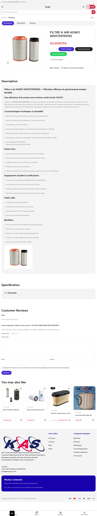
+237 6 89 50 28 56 (13, 2)
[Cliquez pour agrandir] (8, 63)
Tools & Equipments (81, 449)
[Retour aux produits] (92, 18)
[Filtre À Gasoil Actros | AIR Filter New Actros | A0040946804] (61, 397)
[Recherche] (94, 12)
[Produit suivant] (94, 18)
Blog (50, 445)
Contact (51, 442)
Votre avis (5, 337)
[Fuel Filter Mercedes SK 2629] (85, 398)
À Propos (51, 438)
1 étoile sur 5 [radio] (11, 333)
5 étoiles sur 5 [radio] (18, 333)
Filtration (11, 17)
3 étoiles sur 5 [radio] (15, 333)
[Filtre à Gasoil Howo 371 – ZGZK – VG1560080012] (37, 395)
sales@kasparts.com (8, 471)
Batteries (77, 438)
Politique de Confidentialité (34, 487)
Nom (3, 359)
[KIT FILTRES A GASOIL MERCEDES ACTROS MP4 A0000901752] (12, 395)
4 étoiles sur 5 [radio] (16, 333)
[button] (58, 54)
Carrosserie (78, 456)
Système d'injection (81, 452)
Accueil (3, 17)
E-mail (52, 359)
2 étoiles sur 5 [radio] (13, 333)
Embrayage (77, 445)
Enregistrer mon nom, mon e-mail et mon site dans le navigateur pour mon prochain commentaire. (36, 368)
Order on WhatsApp (58, 54)
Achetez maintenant (84, 49)
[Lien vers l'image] (23, 442)
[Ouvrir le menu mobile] (2, 7)
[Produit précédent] (90, 18)
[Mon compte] (83, 7)
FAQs (50, 449)
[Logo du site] (47, 6)
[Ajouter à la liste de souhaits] (21, 389)
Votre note (5, 333)
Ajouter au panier (66, 49)
